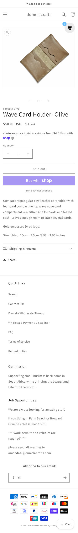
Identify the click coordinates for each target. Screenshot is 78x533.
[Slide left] (30, 101)
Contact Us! (16, 304)
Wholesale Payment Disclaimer (29, 323)
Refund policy (17, 351)
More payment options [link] (39, 190)
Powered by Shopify (48, 525)
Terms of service (19, 341)
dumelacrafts (33, 525)
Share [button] (12, 260)
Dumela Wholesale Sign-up (26, 313)
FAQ (11, 332)
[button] (5, 14)
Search (12, 294)
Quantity (8, 145)
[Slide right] (48, 101)
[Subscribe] (64, 478)
